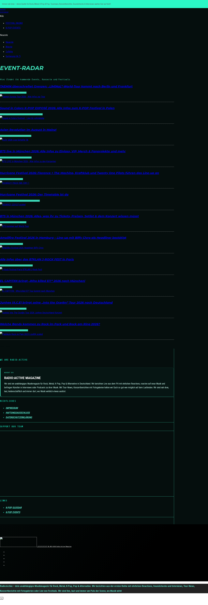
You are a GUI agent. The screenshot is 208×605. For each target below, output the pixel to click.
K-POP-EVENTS (13, 27)
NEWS (30, 114)
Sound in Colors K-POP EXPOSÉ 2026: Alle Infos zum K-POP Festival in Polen (57, 108)
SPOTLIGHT (38, 114)
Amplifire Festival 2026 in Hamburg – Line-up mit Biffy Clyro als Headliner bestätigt (63, 237)
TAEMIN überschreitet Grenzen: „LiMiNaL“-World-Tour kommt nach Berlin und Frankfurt (66, 86)
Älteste (9, 46)
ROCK (30, 265)
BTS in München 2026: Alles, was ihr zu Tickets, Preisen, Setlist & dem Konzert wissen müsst (69, 216)
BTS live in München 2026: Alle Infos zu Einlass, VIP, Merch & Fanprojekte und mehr (63, 151)
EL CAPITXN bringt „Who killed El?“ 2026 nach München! (42, 281)
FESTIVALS (18, 114)
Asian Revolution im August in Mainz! (28, 129)
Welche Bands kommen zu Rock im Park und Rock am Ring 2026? (50, 324)
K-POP (2, 93)
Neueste (9, 42)
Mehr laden (5, 346)
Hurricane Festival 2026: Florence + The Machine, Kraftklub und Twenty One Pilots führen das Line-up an (79, 173)
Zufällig (9, 51)
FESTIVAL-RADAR (14, 23)
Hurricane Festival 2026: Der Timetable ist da (34, 194)
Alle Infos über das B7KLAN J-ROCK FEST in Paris (37, 259)
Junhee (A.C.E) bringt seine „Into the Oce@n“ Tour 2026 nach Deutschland (56, 302)
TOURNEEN (21, 93)
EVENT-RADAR (6, 201)
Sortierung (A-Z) (13, 56)
